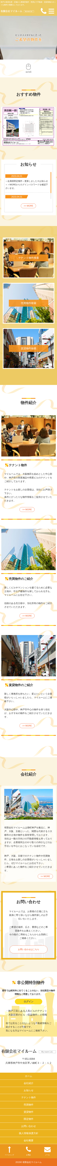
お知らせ (28, 1090)
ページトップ (9, 1155)
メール (47, 1155)
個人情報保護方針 (28, 1133)
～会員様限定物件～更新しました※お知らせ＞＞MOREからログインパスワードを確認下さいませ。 (26, 184)
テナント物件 (28, 1097)
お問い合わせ (28, 1126)
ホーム (28, 1076)
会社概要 (28, 1140)
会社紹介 (28, 1083)
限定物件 (28, 1119)
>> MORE (28, 206)
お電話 (28, 1155)
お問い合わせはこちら (28, 949)
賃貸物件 (28, 1112)
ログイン (28, 1001)
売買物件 (28, 1104)
